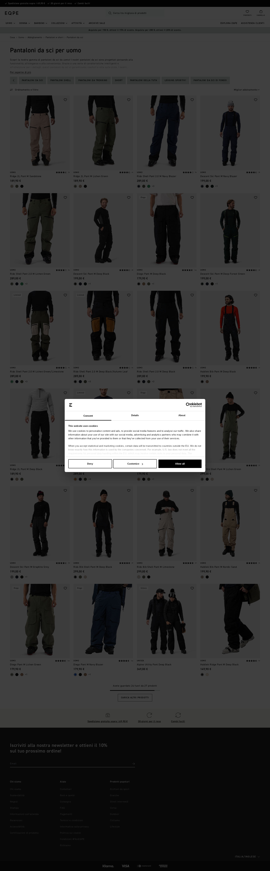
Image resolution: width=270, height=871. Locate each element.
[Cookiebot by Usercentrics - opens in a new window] (188, 405)
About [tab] (181, 415)
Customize (133, 463)
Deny (90, 463)
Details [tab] (135, 415)
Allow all (180, 463)
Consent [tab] (88, 415)
